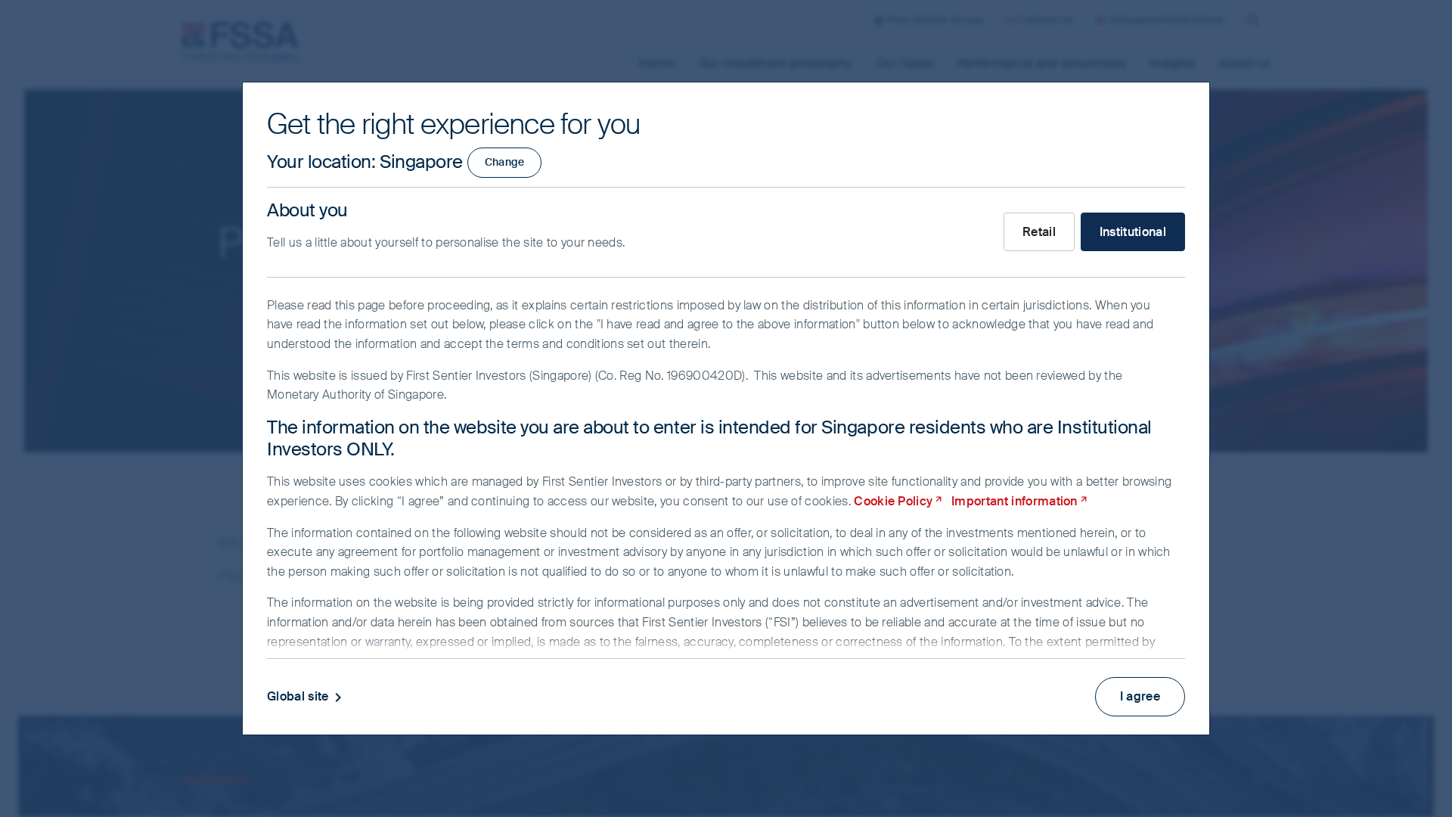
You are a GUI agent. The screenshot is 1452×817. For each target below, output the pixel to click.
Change (505, 162)
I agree (1140, 696)
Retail (1039, 232)
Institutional (1133, 232)
